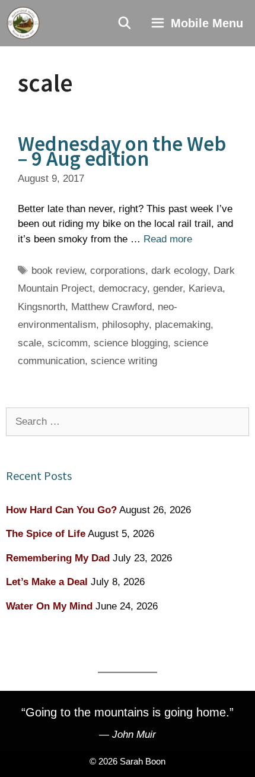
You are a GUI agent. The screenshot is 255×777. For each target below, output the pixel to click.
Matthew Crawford (111, 306)
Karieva (205, 288)
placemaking (183, 324)
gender (168, 288)
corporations (117, 270)
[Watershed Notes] (23, 23)
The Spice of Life (45, 533)
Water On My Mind (49, 606)
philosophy (125, 324)
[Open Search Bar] (125, 23)
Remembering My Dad (58, 558)
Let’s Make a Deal (47, 582)
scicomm (67, 343)
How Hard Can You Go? (61, 510)
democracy (122, 288)
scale (30, 343)
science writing (124, 361)
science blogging (131, 343)
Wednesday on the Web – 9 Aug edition (122, 151)
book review (57, 270)
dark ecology (179, 270)
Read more (168, 239)
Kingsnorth (41, 306)
